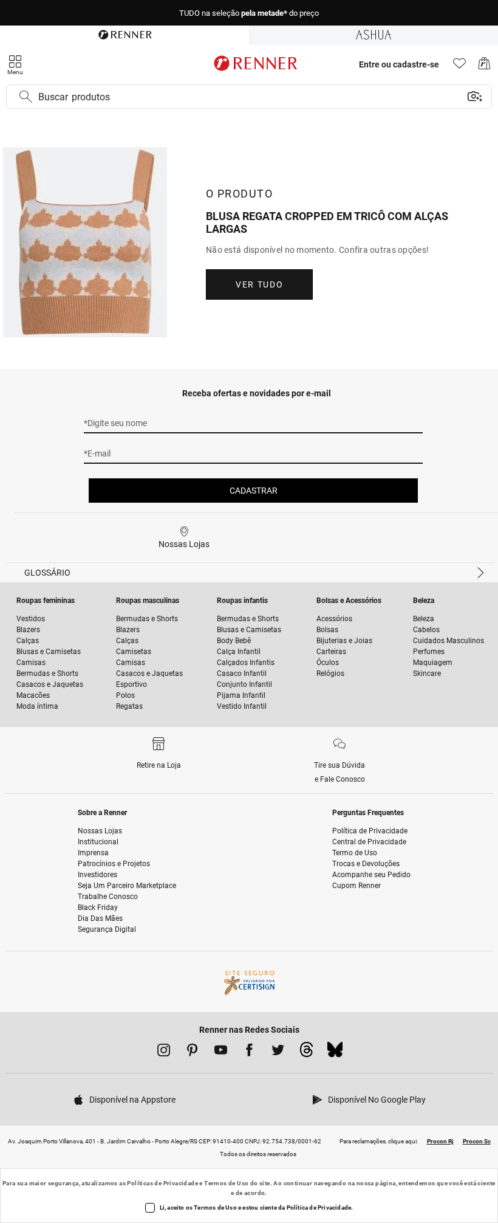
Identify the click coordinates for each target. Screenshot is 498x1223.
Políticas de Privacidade (162, 1183)
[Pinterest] (192, 1052)
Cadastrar (254, 490)
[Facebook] (249, 1052)
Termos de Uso (226, 1183)
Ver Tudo (259, 284)
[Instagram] (163, 1052)
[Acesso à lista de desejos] (459, 66)
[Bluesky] (335, 1053)
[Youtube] (220, 1052)
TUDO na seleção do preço (249, 13)
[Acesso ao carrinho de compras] (484, 66)
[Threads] (306, 1053)
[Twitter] (277, 1052)
